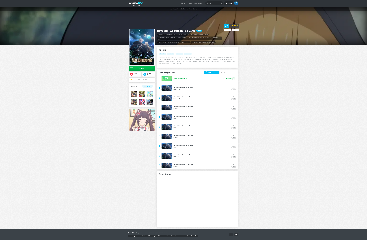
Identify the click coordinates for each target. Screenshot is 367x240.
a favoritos (137, 74)
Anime (149, 74)
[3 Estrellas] (234, 25)
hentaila (193, 236)
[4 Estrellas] (236, 25)
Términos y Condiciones (155, 236)
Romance (179, 54)
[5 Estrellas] (237, 25)
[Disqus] (197, 199)
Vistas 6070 (147, 86)
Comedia (162, 54)
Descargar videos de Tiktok (138, 236)
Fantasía (170, 54)
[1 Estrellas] (231, 25)
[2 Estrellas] (233, 25)
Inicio (183, 3)
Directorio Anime (195, 3)
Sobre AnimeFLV (184, 236)
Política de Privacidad (171, 236)
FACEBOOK (227, 30)
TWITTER (235, 30)
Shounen (188, 54)
